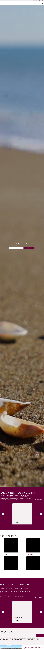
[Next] (41, 514)
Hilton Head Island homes (11, 495)
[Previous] (3, 514)
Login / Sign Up (35, 0)
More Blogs (40, 635)
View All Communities (38, 499)
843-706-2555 (41, 0)
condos (18, 495)
